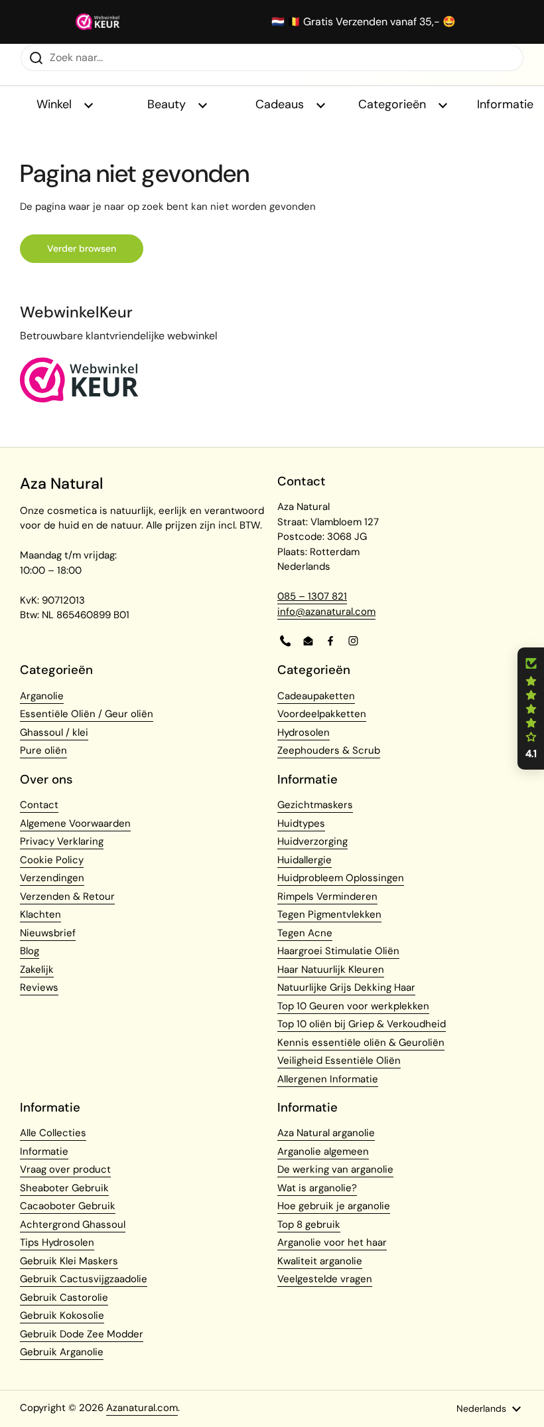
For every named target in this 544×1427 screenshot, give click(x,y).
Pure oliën (43, 750)
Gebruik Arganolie (61, 1352)
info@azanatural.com (326, 611)
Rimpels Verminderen (327, 896)
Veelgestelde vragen (324, 1279)
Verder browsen (81, 248)
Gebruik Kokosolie (62, 1315)
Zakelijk (37, 969)
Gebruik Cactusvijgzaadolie (83, 1279)
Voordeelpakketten (321, 713)
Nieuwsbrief (48, 933)
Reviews (39, 987)
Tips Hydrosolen (57, 1242)
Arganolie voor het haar (332, 1242)
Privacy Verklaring (61, 841)
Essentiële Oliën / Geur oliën (86, 713)
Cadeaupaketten (316, 696)
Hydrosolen (303, 732)
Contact (39, 804)
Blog (29, 951)
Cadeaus (281, 104)
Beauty (168, 104)
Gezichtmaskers (315, 804)
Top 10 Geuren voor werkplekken (353, 1006)
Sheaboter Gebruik (64, 1188)
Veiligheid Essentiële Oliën (339, 1060)
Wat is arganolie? (317, 1188)
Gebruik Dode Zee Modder (81, 1334)
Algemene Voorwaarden (75, 823)
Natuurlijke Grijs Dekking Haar (346, 987)
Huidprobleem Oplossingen (340, 877)
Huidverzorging (312, 841)
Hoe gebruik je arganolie (333, 1206)
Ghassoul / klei (54, 732)
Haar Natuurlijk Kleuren (330, 969)
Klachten (40, 914)
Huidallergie (304, 860)
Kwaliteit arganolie (319, 1261)
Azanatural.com (142, 1407)
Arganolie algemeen (323, 1151)
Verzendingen (52, 877)
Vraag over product (65, 1169)
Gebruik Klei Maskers (69, 1261)
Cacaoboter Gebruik (67, 1206)
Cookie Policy (52, 860)
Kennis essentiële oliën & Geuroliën (360, 1042)
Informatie (44, 1151)
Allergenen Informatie (327, 1079)
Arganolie (42, 696)
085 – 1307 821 (312, 596)
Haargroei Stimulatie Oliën (338, 951)
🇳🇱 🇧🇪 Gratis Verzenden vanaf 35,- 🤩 (363, 22)
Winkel (55, 104)
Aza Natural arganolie (326, 1132)
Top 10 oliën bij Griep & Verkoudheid (361, 1024)
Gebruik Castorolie (64, 1297)
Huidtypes (301, 823)
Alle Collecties (53, 1132)
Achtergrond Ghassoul (72, 1224)
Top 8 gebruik (308, 1224)
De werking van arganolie (335, 1169)
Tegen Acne (304, 933)
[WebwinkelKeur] (79, 399)
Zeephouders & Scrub (328, 750)
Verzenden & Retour (67, 896)
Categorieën (393, 104)
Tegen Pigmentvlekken (329, 914)
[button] (530, 708)
